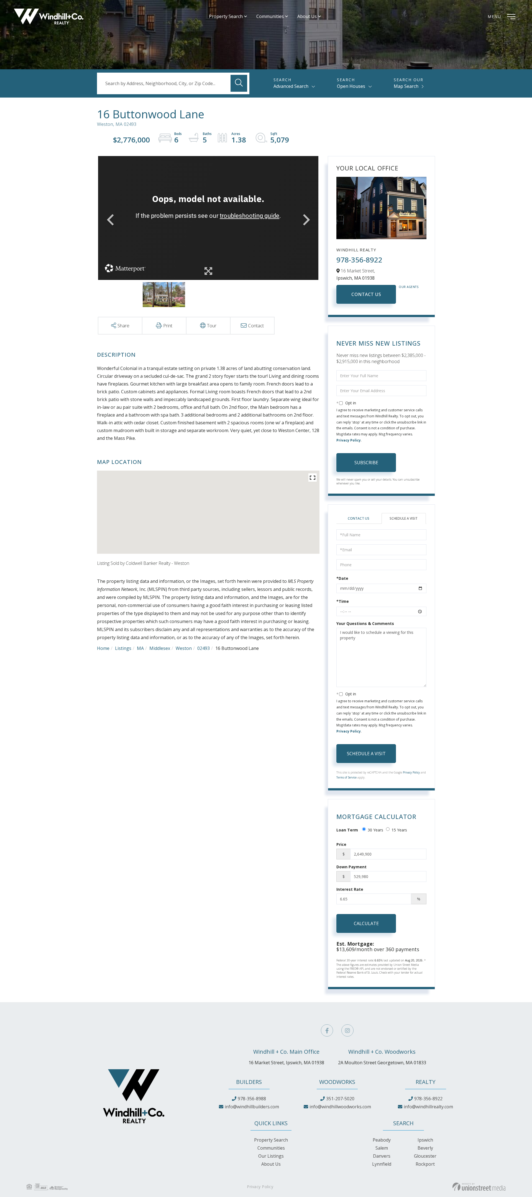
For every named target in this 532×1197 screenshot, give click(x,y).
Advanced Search (290, 86)
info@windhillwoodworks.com (340, 1107)
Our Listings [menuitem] (271, 1156)
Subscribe (366, 463)
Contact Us (366, 294)
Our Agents (409, 287)
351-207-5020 (340, 1099)
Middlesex (159, 648)
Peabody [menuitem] (382, 1140)
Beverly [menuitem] (425, 1148)
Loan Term (347, 830)
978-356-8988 (252, 1099)
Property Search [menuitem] (226, 16)
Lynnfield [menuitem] (381, 1164)
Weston (184, 648)
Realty (425, 1082)
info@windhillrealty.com (428, 1107)
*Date (342, 578)
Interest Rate (349, 889)
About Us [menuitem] (307, 16)
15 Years (399, 830)
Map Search (406, 86)
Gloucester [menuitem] (425, 1156)
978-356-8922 (359, 260)
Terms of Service (346, 777)
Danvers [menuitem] (381, 1156)
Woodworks (337, 1082)
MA (140, 648)
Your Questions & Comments (365, 623)
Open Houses (351, 86)
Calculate (366, 923)
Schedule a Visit (404, 518)
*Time (342, 601)
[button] (239, 83)
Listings (123, 648)
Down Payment (351, 866)
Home (103, 648)
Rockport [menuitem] (425, 1164)
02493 (203, 648)
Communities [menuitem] (270, 16)
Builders (249, 1082)
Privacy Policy (348, 440)
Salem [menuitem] (381, 1148)
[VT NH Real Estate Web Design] (478, 1187)
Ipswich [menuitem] (425, 1140)
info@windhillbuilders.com (252, 1107)
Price (341, 844)
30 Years (375, 830)
